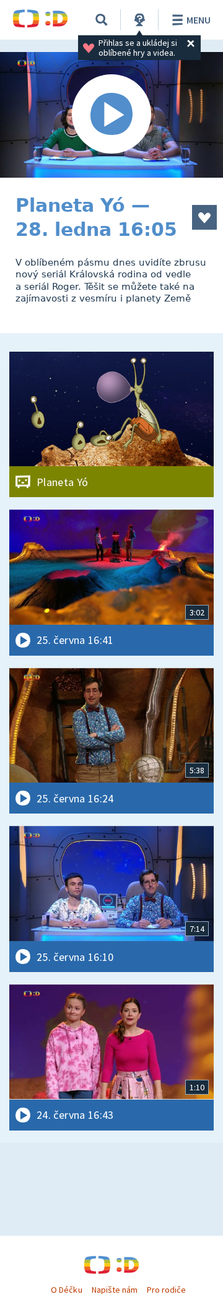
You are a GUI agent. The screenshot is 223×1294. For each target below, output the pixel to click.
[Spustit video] (111, 115)
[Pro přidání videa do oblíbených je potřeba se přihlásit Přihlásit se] (204, 217)
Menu (198, 20)
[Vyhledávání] (101, 20)
